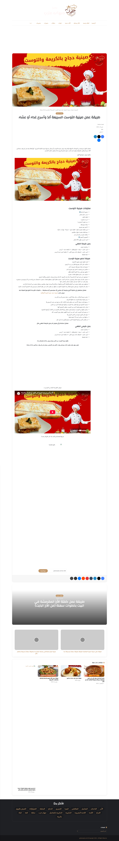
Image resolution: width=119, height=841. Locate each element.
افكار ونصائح (77, 23)
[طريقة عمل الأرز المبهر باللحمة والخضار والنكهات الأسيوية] (48, 671)
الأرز (101, 809)
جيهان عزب (42, 813)
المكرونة (68, 813)
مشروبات (38, 23)
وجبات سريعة (70, 110)
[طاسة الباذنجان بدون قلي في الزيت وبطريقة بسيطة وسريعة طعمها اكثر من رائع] (94, 671)
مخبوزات (46, 23)
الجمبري (58, 809)
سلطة (33, 813)
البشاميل (85, 809)
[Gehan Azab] (59, 10)
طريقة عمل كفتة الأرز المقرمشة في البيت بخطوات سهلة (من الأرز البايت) (59, 604)
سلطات (53, 23)
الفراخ (98, 813)
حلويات (60, 23)
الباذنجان (94, 809)
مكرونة (59, 817)
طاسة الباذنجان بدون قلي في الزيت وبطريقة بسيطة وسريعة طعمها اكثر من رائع (94, 679)
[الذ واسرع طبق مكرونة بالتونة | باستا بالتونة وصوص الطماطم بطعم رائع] (25, 726)
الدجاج (50, 809)
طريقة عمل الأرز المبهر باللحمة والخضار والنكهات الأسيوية (49, 679)
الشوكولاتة (33, 809)
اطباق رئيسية (86, 23)
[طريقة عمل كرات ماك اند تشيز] (71, 671)
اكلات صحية (68, 23)
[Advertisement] (59, 39)
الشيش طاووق (21, 809)
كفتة (26, 813)
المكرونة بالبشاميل (55, 813)
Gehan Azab (101, 124)
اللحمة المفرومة (80, 813)
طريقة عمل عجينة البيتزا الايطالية (49, 293)
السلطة (42, 809)
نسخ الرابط (43, 571)
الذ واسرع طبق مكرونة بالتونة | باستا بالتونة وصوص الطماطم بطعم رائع (26, 789)
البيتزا (66, 809)
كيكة (20, 813)
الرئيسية (94, 23)
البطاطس (75, 809)
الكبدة (91, 813)
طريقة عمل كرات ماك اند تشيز (74, 678)
